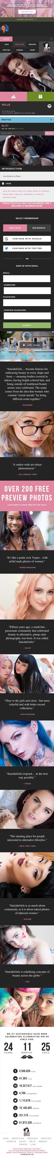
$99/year (15, 228)
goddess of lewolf (34, 194)
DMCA (21, 1149)
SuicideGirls (46, 44)
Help (32, 1141)
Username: (10, 285)
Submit (27, 325)
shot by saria (25, 191)
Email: (6, 273)
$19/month (39, 228)
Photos (6, 50)
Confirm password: (15, 310)
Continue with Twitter (27, 248)
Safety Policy (36, 1149)
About (43, 1141)
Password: (9, 297)
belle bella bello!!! (13, 194)
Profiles (19, 44)
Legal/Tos (15, 1149)
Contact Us (30, 1153)
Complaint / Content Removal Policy (16, 1153)
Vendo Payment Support (41, 1153)
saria (21, 128)
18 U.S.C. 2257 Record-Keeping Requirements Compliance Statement (26, 1151)
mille (6, 104)
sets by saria (10, 191)
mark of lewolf (41, 191)
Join (6, 44)
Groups (32, 44)
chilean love (9, 197)
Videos (19, 50)
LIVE (33, 1144)
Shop (32, 50)
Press (23, 1144)
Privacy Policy (27, 1149)
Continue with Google (27, 239)
